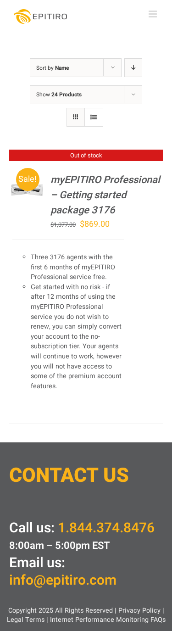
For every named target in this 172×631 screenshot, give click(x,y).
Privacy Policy (139, 610)
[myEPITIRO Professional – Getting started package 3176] (26, 179)
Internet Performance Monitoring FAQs (108, 620)
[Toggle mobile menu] (153, 14)
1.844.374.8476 (106, 528)
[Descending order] (133, 67)
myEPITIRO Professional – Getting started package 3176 (105, 195)
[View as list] (94, 117)
